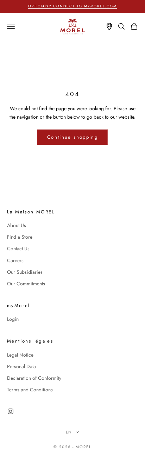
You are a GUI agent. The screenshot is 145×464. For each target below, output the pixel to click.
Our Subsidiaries (25, 272)
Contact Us (18, 248)
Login (13, 319)
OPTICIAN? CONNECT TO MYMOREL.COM (72, 6)
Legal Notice (20, 354)
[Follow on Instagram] (10, 411)
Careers (15, 260)
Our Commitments (26, 283)
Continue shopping (72, 137)
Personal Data (21, 366)
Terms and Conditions (30, 389)
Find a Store (19, 236)
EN (69, 432)
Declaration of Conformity (34, 378)
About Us (16, 225)
